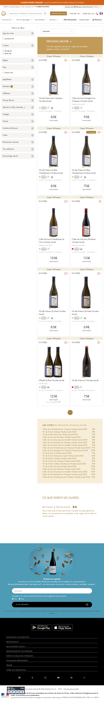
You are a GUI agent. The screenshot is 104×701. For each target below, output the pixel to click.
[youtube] (58, 677)
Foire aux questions (16, 670)
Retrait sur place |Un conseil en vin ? (26, 7)
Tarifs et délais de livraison (19, 656)
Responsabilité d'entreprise (19, 651)
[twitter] (32, 677)
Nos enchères (40, 19)
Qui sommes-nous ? (15, 646)
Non (22, 599)
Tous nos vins (6, 19)
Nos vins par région (23, 19)
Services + (53, 19)
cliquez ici (18, 7)
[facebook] (19, 677)
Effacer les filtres (18, 28)
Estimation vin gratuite (17, 637)
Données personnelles (71, 689)
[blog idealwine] (84, 677)
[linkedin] (71, 677)
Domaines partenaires (17, 660)
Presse (9, 665)
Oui (15, 599)
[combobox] (97, 6)
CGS (60, 689)
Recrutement (12, 642)
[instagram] (45, 677)
